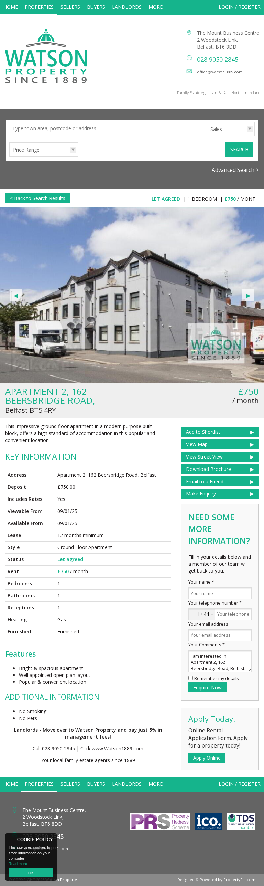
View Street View (204, 456)
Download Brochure (208, 469)
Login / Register (240, 6)
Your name (201, 582)
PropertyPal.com (239, 879)
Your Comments (206, 645)
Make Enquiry (201, 493)
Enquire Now (207, 687)
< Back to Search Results (37, 198)
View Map (197, 444)
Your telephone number (215, 603)
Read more (18, 864)
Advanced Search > (235, 170)
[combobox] (202, 614)
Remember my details (216, 678)
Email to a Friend (204, 481)
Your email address (208, 624)
